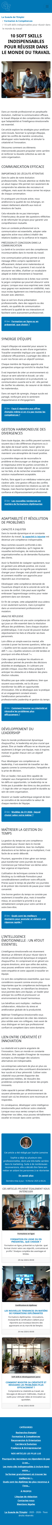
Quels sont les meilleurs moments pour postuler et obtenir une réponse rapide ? (25, 919)
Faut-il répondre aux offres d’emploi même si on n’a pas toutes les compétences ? (24, 411)
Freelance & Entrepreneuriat (26, 1447)
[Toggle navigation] (47, 6)
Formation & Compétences (18, 20)
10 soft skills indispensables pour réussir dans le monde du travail (26, 44)
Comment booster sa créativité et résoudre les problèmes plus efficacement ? (25, 711)
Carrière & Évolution (26, 1444)
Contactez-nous (26, 1500)
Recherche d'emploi (26, 1432)
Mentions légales (26, 1504)
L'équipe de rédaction (26, 1496)
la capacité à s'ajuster (34, 536)
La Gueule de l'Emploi (12, 17)
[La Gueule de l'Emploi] (6, 6)
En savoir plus (26, 1175)
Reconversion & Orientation (26, 1440)
